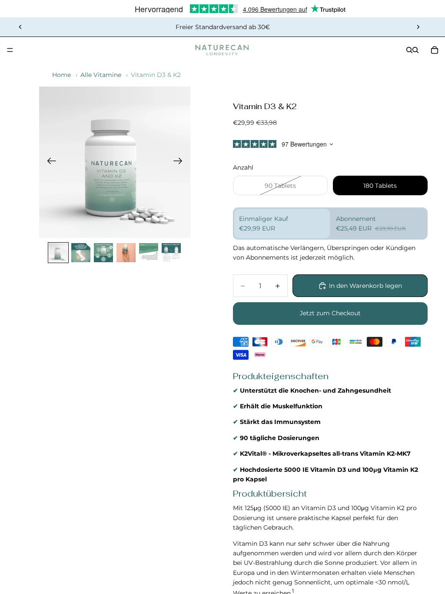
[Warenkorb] (434, 50)
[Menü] (10, 50)
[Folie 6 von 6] (171, 252)
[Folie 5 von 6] (148, 252)
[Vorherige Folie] (20, 27)
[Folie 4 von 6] (126, 252)
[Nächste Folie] (418, 27)
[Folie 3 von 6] (103, 252)
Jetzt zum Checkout (330, 313)
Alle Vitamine (100, 75)
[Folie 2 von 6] (80, 252)
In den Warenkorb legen (365, 286)
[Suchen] (409, 50)
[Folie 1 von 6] (58, 252)
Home (61, 75)
